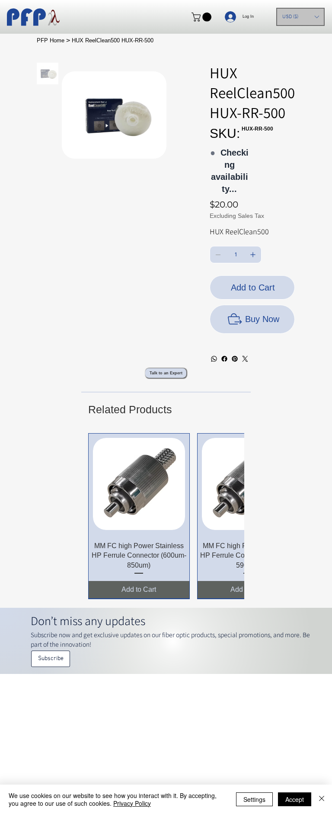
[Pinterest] (234, 358)
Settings (254, 799)
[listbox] (300, 17)
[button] (203, 17)
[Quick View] (139, 484)
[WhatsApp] (214, 358)
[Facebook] (224, 358)
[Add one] (253, 254)
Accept (294, 799)
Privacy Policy (132, 803)
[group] (166, 516)
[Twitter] (245, 358)
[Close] (321, 799)
